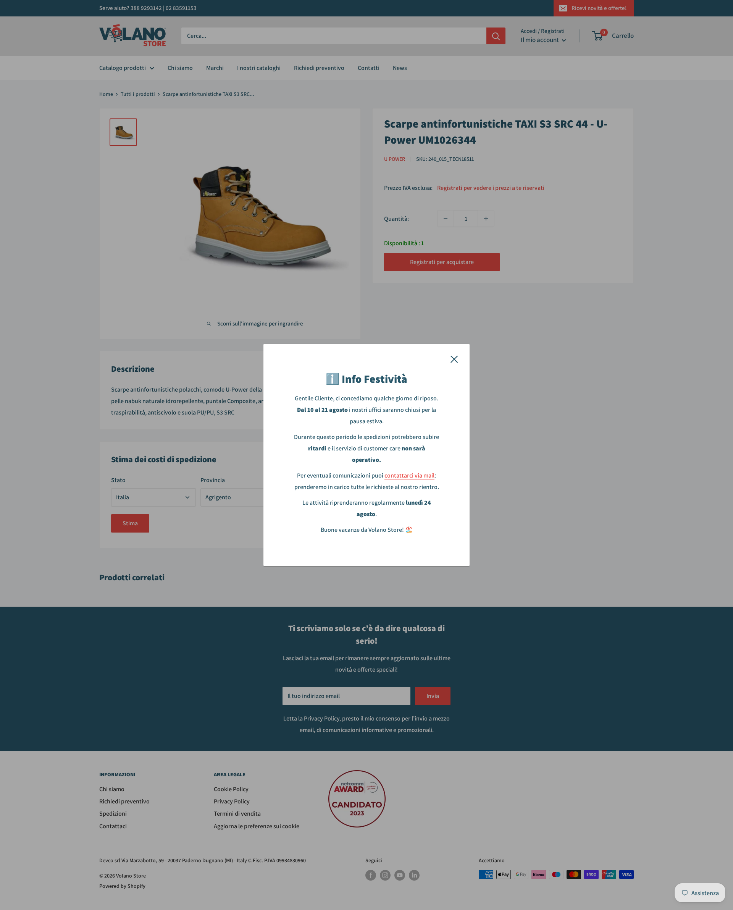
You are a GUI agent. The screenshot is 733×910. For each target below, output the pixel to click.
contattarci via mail (409, 475)
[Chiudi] (454, 358)
